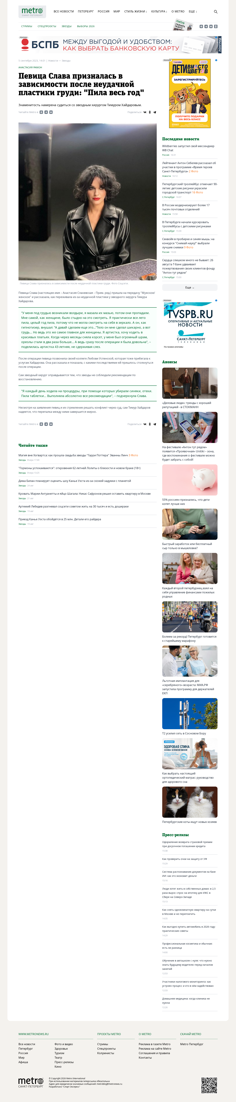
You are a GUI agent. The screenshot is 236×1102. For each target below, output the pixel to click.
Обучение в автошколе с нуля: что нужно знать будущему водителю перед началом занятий (187, 964)
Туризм (59, 1053)
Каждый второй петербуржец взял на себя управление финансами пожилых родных (188, 592)
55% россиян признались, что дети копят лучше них (186, 502)
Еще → (190, 287)
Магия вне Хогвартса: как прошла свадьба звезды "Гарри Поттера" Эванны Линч (73, 455)
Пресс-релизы (64, 1062)
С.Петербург (168, 197)
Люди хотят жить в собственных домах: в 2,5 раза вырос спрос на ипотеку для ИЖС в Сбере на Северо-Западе (189, 893)
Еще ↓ (193, 11)
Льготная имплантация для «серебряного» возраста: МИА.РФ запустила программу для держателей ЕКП (188, 687)
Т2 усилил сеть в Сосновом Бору (184, 733)
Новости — (55, 60)
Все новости (64, 11)
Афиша (23, 1062)
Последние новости (180, 139)
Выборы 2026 (86, 26)
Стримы (26, 26)
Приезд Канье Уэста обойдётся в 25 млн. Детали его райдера (59, 519)
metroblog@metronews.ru (109, 1083)
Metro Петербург (191, 1044)
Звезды (67, 26)
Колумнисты (105, 1053)
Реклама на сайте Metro (155, 1048)
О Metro (178, 11)
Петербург (86, 11)
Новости (166, 176)
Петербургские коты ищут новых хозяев (189, 822)
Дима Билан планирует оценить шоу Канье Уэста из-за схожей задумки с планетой (74, 481)
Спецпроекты (47, 26)
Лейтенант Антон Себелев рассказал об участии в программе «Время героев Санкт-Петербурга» (189, 167)
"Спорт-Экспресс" (71, 1086)
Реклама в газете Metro (155, 1044)
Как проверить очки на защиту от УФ (184, 859)
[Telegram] (155, 112)
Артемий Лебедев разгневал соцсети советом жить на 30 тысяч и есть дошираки (73, 506)
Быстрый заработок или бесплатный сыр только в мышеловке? (187, 546)
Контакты (145, 1057)
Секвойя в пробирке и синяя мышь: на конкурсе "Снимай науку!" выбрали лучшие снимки (188, 243)
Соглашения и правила (154, 1053)
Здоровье (61, 1048)
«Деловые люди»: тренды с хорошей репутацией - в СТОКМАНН (186, 405)
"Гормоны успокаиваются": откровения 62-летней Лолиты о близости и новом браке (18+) (79, 468)
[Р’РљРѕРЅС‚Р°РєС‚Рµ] (145, 112)
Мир (117, 11)
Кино (58, 1066)
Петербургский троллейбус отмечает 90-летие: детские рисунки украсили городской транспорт (190, 188)
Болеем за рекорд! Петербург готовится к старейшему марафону (189, 639)
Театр (58, 1057)
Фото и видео (64, 1044)
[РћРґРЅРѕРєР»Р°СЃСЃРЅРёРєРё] (150, 112)
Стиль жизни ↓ (135, 11)
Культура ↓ (159, 11)
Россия (103, 11)
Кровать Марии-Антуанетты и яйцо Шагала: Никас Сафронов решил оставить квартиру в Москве (84, 494)
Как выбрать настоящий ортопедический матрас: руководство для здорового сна (188, 778)
